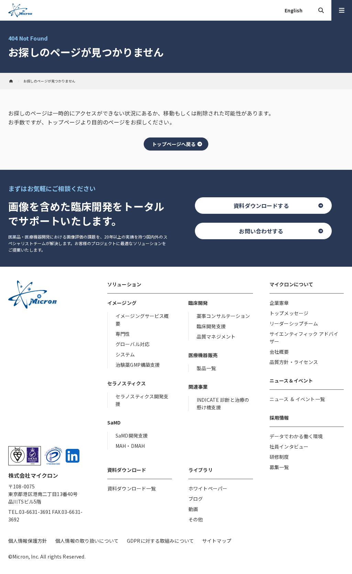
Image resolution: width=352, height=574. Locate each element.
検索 (321, 10)
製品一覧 (206, 368)
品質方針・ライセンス (294, 361)
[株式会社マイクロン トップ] (11, 81)
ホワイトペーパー (207, 488)
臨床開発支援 (211, 326)
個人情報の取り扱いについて (87, 540)
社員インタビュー (289, 446)
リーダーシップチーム (294, 323)
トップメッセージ (289, 313)
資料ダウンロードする (261, 205)
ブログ (195, 498)
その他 (195, 519)
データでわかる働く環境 (296, 436)
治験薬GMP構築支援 (138, 364)
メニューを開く (341, 10)
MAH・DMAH (130, 445)
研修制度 (279, 456)
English (293, 10)
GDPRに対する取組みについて (160, 540)
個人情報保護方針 (27, 540)
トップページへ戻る (174, 144)
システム (125, 354)
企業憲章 (279, 302)
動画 (193, 509)
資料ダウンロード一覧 (131, 488)
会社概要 (279, 351)
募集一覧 (279, 467)
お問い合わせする (261, 231)
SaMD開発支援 (132, 435)
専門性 (123, 333)
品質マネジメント (216, 336)
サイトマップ (216, 540)
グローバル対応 (133, 344)
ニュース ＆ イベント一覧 (297, 399)
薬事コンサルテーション (223, 315)
